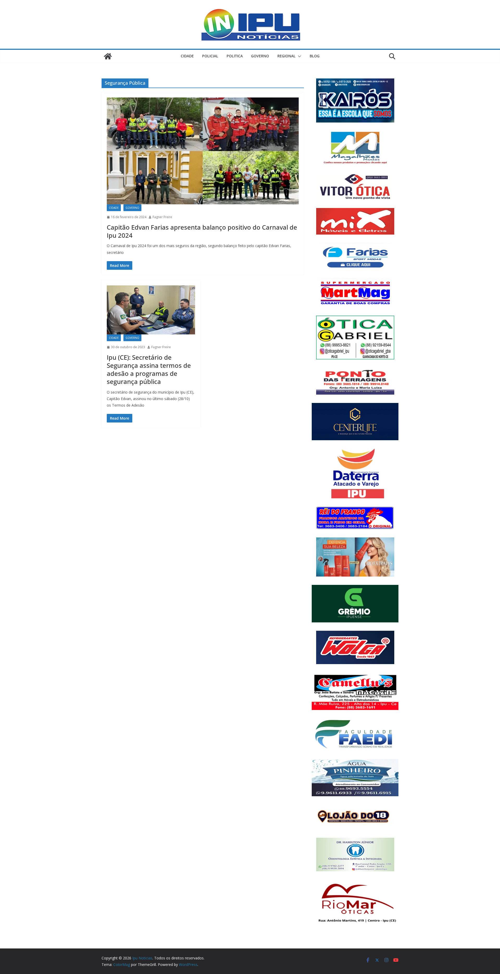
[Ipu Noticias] (108, 56)
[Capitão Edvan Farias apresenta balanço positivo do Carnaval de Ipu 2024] (203, 150)
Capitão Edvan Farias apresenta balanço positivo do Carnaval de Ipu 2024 (202, 231)
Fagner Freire (162, 217)
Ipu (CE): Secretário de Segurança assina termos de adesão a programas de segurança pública (149, 369)
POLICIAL (210, 55)
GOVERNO (260, 55)
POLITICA (235, 55)
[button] (298, 56)
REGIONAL (286, 55)
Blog (315, 55)
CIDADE (187, 55)
